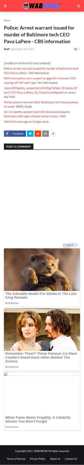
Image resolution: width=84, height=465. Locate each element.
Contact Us (71, 458)
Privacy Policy (38, 458)
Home (7, 20)
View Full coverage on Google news (26, 121)
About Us (55, 458)
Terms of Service (16, 458)
